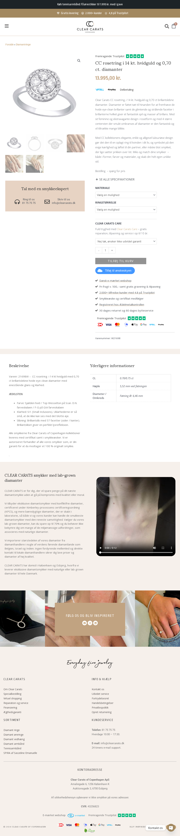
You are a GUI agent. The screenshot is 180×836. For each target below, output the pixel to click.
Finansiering (10, 707)
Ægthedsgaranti (12, 712)
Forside (9, 44)
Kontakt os (98, 689)
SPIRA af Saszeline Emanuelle (20, 753)
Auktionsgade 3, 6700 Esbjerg (90, 788)
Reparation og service (16, 703)
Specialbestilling (12, 693)
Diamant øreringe (14, 734)
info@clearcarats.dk (112, 743)
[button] (7, 26)
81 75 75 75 (108, 730)
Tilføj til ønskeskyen (118, 270)
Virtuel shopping (13, 698)
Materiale (102, 188)
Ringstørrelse (105, 202)
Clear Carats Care (127, 229)
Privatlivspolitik (100, 707)
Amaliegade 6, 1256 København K (90, 784)
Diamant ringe (12, 730)
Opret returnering (101, 712)
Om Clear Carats (13, 689)
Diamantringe (23, 44)
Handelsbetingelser (102, 703)
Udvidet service (100, 693)
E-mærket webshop (54, 815)
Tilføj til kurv (121, 261)
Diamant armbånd (14, 743)
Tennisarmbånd (12, 748)
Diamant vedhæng (14, 739)
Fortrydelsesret (100, 698)
